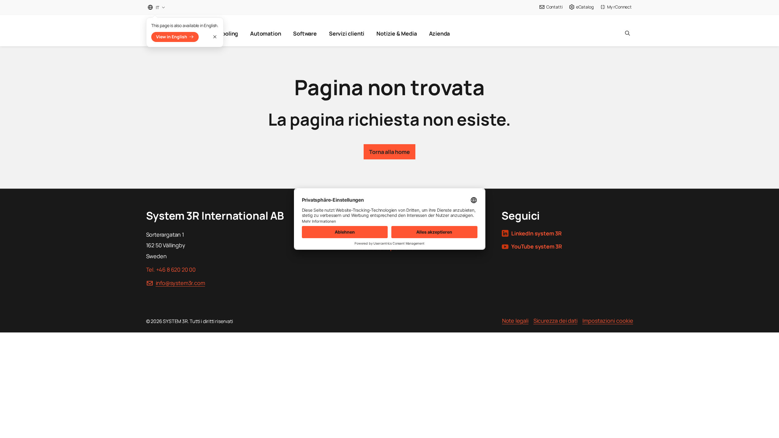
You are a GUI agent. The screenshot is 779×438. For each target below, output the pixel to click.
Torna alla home (389, 151)
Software (305, 33)
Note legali (515, 320)
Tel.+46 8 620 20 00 (171, 269)
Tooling (228, 33)
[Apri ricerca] (627, 30)
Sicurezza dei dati (555, 320)
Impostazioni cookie (607, 320)
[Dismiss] (214, 36)
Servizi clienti (346, 33)
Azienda (439, 33)
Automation (265, 33)
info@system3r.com (180, 283)
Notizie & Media (396, 33)
